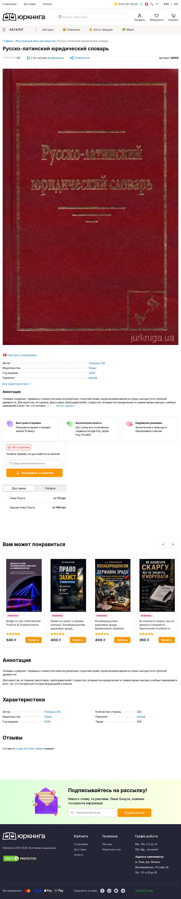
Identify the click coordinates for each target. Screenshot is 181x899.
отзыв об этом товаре (29, 748)
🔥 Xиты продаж (101, 29)
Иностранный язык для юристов (35, 40)
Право (93, 367)
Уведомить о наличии (37, 473)
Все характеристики (16, 383)
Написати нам (144, 890)
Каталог (17, 29)
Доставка (30, 3)
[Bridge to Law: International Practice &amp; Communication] (24, 585)
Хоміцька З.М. (97, 363)
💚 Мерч (128, 29)
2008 (92, 372)
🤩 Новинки (71, 29)
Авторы (47, 29)
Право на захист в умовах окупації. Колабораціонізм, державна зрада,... (68, 625)
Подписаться (134, 812)
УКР (176, 4)
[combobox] (92, 17)
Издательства (111, 849)
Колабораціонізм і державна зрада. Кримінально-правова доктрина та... (109, 625)
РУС (166, 4)
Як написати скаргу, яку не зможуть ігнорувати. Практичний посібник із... (156, 625)
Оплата (47, 3)
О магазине (10, 3)
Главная (8, 40)
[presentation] (163, 544)
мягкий (93, 377)
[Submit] (59, 17)
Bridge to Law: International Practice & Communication (23, 623)
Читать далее (65, 405)
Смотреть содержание (22, 355)
